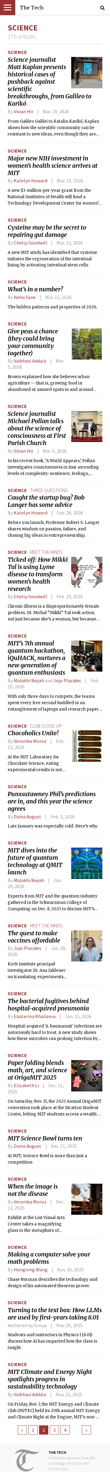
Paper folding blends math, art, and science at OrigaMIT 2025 (37, 1070)
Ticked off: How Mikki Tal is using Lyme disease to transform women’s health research (38, 574)
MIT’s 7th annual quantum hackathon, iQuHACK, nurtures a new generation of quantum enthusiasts (36, 658)
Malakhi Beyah (29, 680)
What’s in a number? (35, 289)
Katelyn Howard (30, 180)
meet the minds (46, 552)
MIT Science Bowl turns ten (45, 1138)
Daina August (27, 816)
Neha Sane (25, 297)
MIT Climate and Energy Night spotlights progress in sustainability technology (50, 1379)
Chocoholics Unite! (33, 733)
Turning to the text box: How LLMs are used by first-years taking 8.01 (55, 1313)
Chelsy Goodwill (30, 243)
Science (17, 52)
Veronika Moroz (30, 741)
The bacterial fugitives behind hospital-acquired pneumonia (48, 1004)
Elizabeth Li (26, 1085)
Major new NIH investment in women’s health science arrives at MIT (52, 166)
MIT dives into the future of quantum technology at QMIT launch (35, 861)
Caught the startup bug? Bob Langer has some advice (46, 501)
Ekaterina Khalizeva (35, 1016)
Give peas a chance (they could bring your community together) (33, 342)
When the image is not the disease (33, 1190)
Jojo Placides (67, 680)
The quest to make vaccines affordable (34, 936)
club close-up (46, 726)
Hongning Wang (31, 1269)
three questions (49, 490)
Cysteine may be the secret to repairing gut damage (47, 231)
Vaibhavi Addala (30, 361)
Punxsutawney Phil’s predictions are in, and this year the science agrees (52, 801)
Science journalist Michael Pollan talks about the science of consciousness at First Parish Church (37, 428)
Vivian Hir (23, 111)
